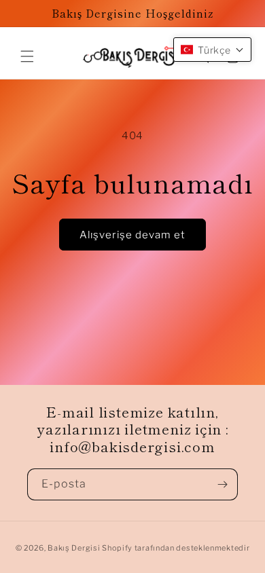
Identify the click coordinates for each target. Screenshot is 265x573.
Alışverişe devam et (133, 235)
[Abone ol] (222, 484)
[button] (27, 56)
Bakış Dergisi (74, 548)
